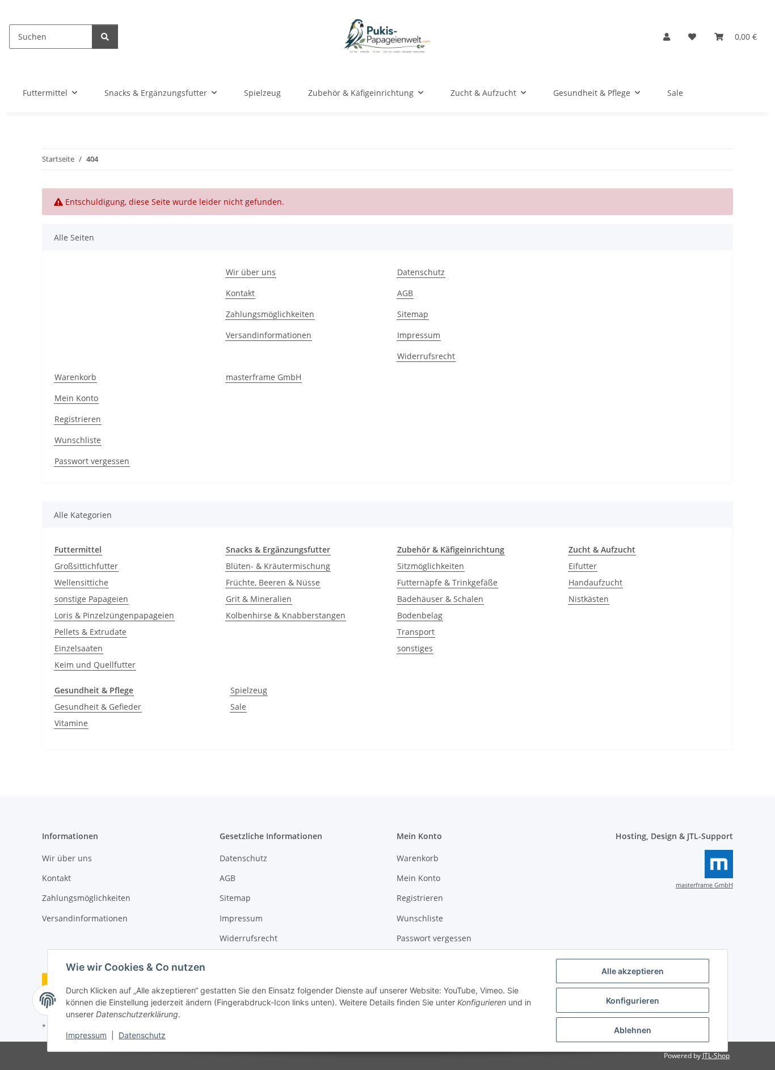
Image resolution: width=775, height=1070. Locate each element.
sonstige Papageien (91, 598)
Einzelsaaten (78, 648)
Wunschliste (77, 440)
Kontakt (240, 293)
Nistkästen (588, 598)
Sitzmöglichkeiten (430, 566)
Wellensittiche (81, 582)
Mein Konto (76, 398)
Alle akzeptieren (632, 971)
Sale (238, 706)
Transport (416, 631)
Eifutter (582, 566)
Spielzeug (248, 690)
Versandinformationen (268, 335)
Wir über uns (251, 272)
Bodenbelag (420, 615)
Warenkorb (75, 377)
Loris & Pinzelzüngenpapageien (114, 615)
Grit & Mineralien (259, 598)
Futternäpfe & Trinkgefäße (447, 582)
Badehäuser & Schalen (440, 598)
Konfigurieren (632, 1000)
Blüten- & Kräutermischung (278, 566)
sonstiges (415, 648)
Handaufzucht (595, 582)
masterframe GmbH (263, 377)
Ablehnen (632, 1030)
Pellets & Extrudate (90, 631)
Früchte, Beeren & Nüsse (273, 582)
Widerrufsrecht (426, 356)
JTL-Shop (716, 1055)
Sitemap (412, 314)
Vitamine (71, 723)
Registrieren (77, 419)
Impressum (86, 1035)
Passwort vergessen (91, 461)
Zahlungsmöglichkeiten (270, 314)
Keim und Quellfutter (95, 664)
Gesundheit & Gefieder (97, 706)
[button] (666, 36)
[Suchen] (105, 36)
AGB (405, 293)
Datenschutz (142, 1035)
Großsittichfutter (86, 566)
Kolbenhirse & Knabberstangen (286, 615)
